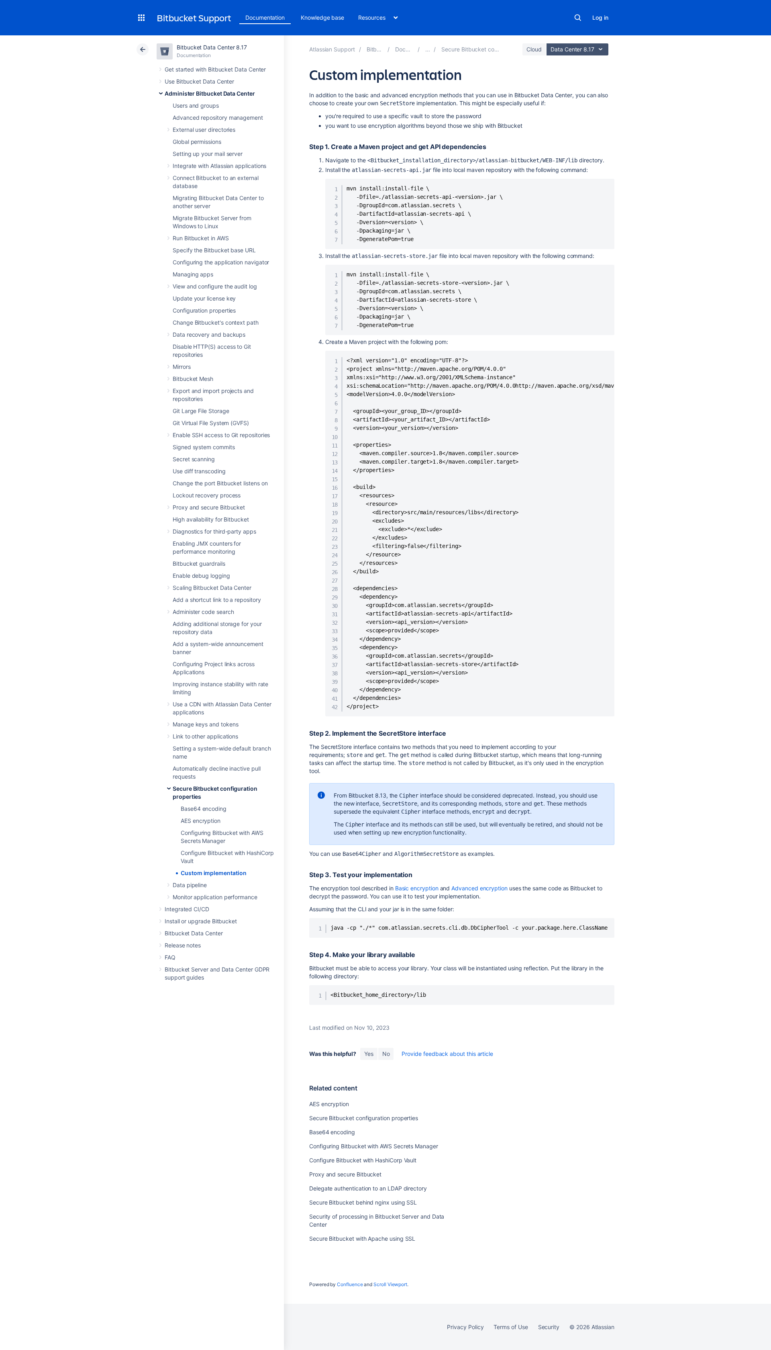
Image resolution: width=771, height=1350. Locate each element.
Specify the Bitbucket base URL (214, 250)
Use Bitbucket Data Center (199, 81)
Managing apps (193, 274)
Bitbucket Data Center (194, 933)
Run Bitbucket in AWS (201, 238)
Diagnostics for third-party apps (214, 531)
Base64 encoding (203, 808)
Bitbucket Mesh (193, 378)
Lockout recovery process (207, 495)
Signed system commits (204, 447)
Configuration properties (204, 310)
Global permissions (197, 141)
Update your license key (204, 298)
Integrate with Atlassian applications (219, 165)
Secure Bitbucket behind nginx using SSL (363, 1202)
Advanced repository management (218, 117)
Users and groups (196, 105)
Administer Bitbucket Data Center (210, 93)
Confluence (350, 1284)
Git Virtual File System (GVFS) (211, 422)
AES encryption (200, 820)
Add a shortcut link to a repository (217, 599)
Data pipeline (190, 885)
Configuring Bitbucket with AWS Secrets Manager (373, 1146)
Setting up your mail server (208, 153)
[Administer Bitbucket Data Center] (427, 49)
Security (548, 1326)
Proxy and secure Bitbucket (209, 507)
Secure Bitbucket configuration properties (363, 1118)
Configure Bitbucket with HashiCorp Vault (362, 1160)
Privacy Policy (465, 1326)
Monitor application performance (215, 897)
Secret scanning (194, 459)
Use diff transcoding (199, 471)
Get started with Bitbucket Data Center (215, 69)
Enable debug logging (201, 575)
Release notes (183, 945)
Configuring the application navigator (221, 262)
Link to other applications (205, 736)
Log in (600, 17)
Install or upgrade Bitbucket (201, 921)
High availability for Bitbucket (211, 519)
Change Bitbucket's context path (216, 322)
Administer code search (203, 611)
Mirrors (182, 366)
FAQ (170, 957)
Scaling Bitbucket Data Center (212, 587)
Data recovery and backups (209, 334)
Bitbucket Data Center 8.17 (212, 47)
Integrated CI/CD (187, 909)
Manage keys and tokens (205, 724)
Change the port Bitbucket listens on (220, 483)
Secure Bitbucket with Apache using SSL (362, 1238)
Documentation (265, 17)
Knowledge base (322, 17)
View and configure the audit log (215, 286)
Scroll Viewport (390, 1284)
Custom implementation (214, 872)
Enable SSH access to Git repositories (221, 435)
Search (577, 17)
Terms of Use (511, 1326)
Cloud (534, 49)
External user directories (204, 129)
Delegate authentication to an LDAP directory (368, 1188)
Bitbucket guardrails (199, 563)
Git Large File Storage (201, 410)
